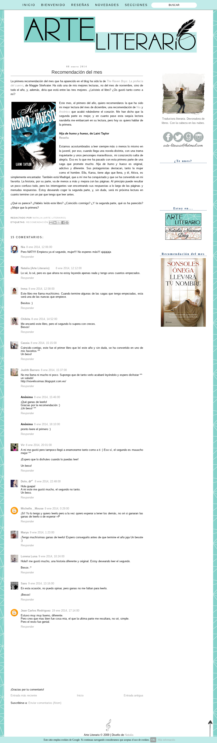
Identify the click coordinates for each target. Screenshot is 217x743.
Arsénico (64, 111)
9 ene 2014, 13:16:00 (41, 583)
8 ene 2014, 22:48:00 (48, 481)
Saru (24, 583)
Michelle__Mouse (32, 508)
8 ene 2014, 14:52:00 (44, 319)
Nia (138, 107)
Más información (166, 739)
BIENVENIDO (53, 5)
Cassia (25, 343)
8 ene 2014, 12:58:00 (41, 288)
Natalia (128, 734)
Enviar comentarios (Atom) (44, 702)
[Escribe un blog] (55, 222)
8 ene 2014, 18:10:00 (47, 424)
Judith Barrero (30, 370)
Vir (23, 445)
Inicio (80, 695)
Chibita (25, 319)
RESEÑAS (80, 5)
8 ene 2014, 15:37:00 (54, 370)
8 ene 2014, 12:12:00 (69, 268)
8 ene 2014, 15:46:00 (47, 397)
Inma (24, 288)
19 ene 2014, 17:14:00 (65, 610)
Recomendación (37, 222)
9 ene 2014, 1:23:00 (42, 532)
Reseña (64, 137)
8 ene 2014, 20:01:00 (39, 445)
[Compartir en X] (59, 222)
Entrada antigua (133, 695)
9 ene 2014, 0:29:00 (57, 508)
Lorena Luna (29, 556)
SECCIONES (136, 5)
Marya (25, 532)
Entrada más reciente (24, 695)
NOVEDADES (107, 5)
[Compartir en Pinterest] (67, 222)
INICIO (28, 5)
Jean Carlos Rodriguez (36, 610)
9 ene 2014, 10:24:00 (51, 556)
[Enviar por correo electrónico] (51, 222)
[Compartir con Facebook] (63, 222)
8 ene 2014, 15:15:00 (44, 343)
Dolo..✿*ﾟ (27, 481)
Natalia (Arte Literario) (35, 268)
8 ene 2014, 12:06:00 (39, 247)
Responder (27, 256)
